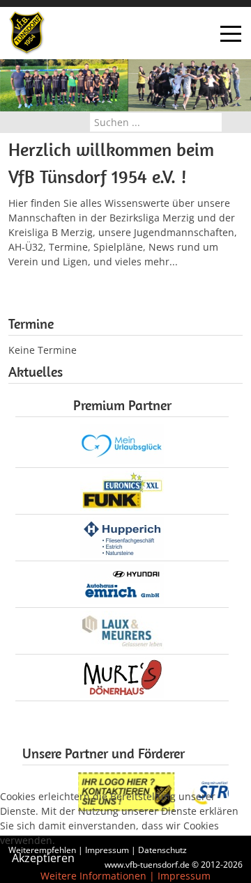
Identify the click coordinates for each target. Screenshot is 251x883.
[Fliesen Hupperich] (122, 535)
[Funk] (122, 489)
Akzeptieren (43, 858)
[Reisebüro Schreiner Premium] (122, 442)
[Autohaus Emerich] (122, 582)
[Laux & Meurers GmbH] (122, 629)
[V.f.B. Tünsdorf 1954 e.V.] (26, 33)
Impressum (184, 875)
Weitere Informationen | (97, 875)
